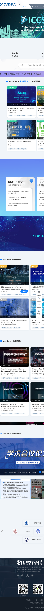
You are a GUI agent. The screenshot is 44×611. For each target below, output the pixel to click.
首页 (24, 6)
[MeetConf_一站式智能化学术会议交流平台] (8, 4)
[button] (9, 29)
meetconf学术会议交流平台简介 (34, 603)
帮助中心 (39, 314)
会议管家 (39, 295)
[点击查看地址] (19, 576)
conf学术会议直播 (38, 600)
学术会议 (35, 6)
